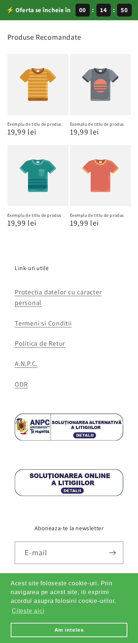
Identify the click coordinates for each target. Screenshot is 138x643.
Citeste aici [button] (28, 611)
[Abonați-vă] (112, 553)
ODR (21, 384)
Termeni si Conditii (43, 323)
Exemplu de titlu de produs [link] (34, 124)
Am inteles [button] (69, 630)
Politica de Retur (40, 343)
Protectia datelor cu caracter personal (58, 297)
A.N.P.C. (26, 363)
